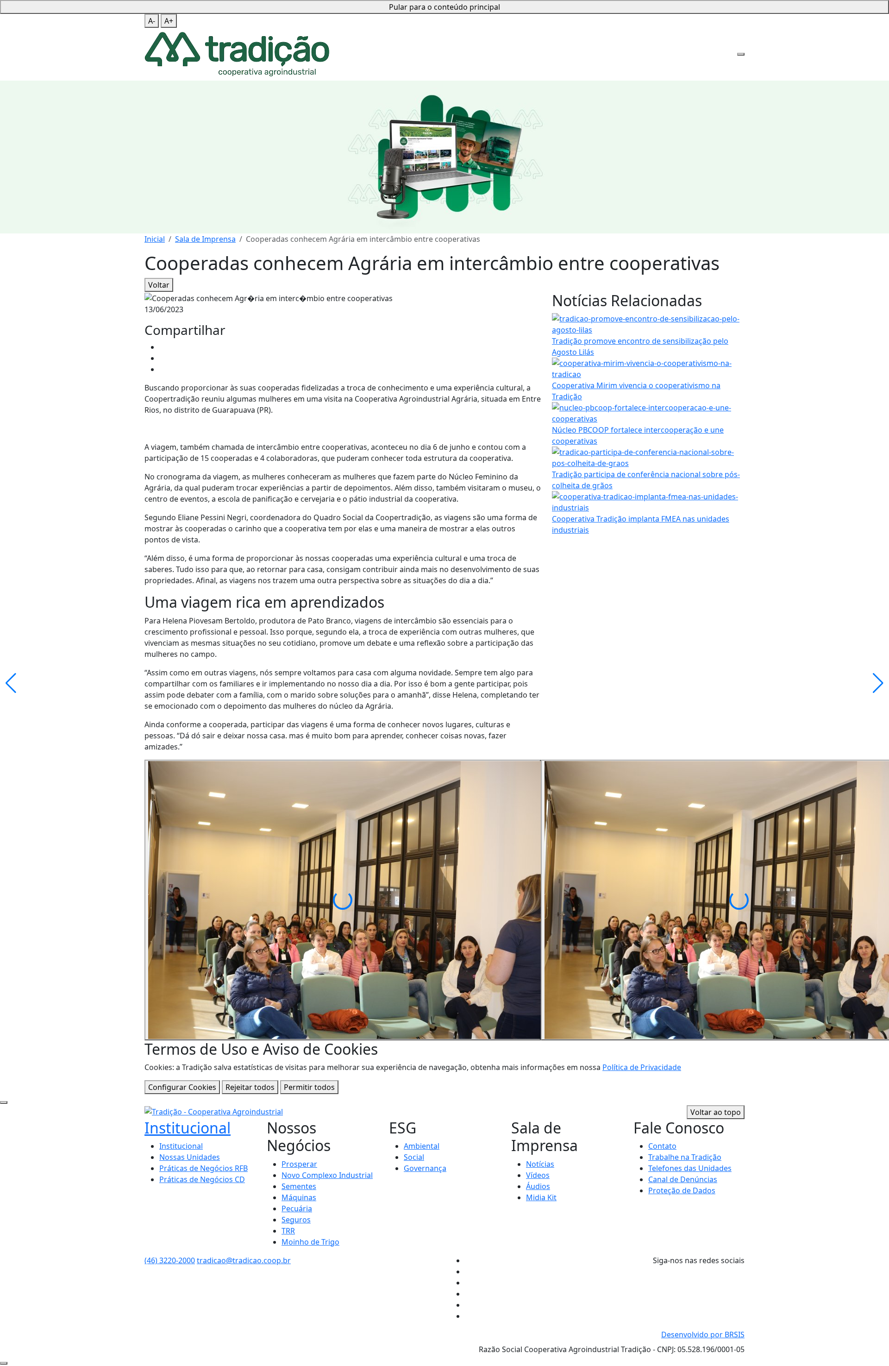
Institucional (187, 1128)
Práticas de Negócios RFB (203, 1168)
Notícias (540, 1164)
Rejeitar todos (250, 1087)
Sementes (299, 1186)
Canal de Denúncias (682, 1179)
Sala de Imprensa (205, 239)
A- (151, 21)
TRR (288, 1231)
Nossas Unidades (189, 1157)
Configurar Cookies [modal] (182, 1087)
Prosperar (299, 1164)
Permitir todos (309, 1087)
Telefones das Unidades (690, 1168)
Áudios (538, 1186)
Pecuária (297, 1208)
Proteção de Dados (681, 1190)
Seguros (296, 1220)
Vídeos (538, 1175)
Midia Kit (541, 1197)
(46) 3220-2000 (169, 1260)
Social (414, 1157)
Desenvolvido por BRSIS (703, 1334)
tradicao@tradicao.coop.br (244, 1260)
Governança (425, 1168)
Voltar (158, 285)
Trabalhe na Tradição (684, 1157)
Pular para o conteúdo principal (444, 7)
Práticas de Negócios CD (202, 1179)
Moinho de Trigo (310, 1242)
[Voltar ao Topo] (3, 1363)
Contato (662, 1146)
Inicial (154, 239)
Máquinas (299, 1197)
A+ (168, 21)
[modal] (3, 1102)
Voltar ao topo (715, 1112)
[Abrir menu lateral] (741, 54)
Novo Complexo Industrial (327, 1175)
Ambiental (421, 1146)
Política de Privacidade (641, 1067)
